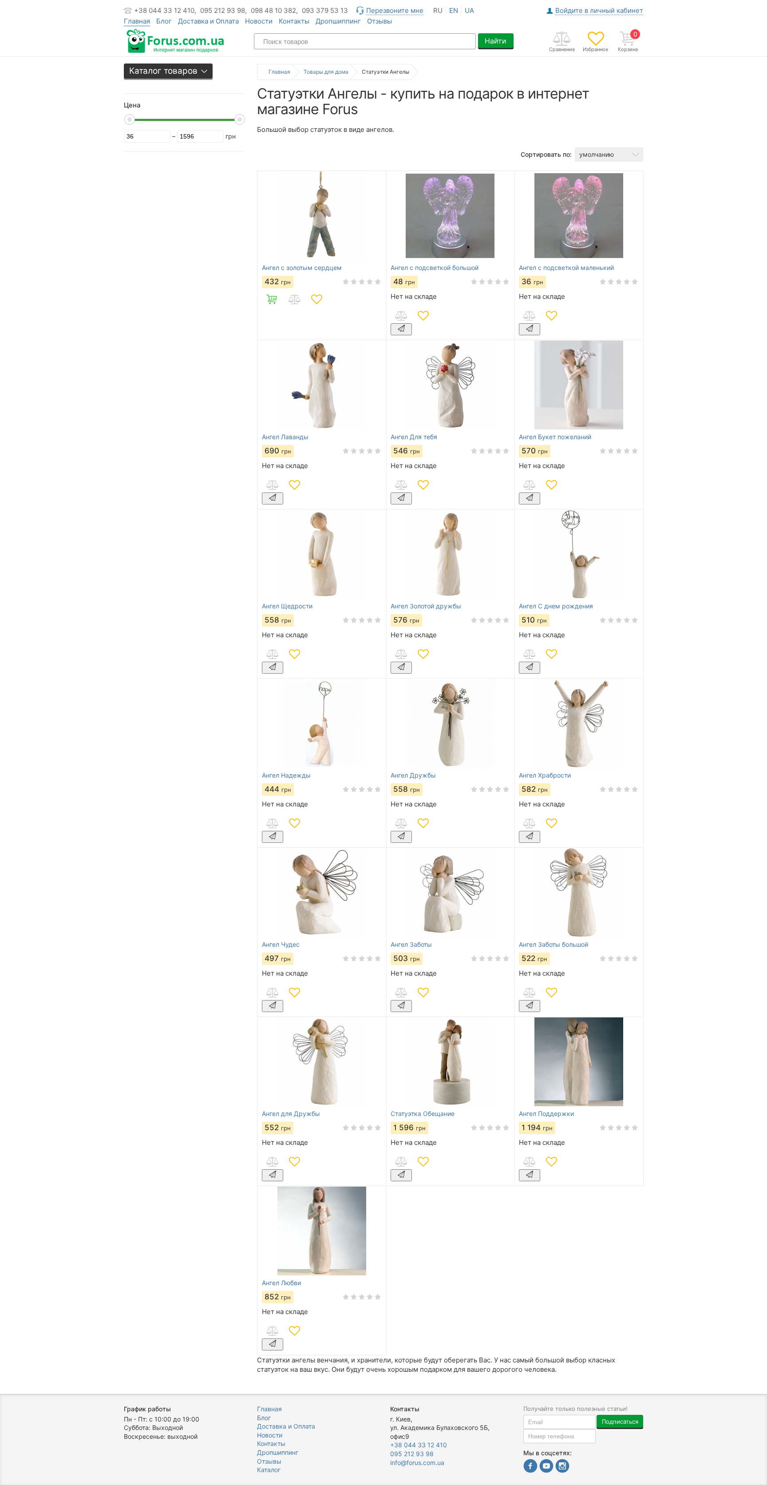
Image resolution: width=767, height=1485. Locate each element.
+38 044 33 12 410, (165, 10)
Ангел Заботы (411, 944)
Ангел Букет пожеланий (555, 437)
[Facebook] (530, 1467)
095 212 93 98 (412, 1453)
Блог (164, 21)
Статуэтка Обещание (423, 1113)
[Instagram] (562, 1467)
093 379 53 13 (325, 10)
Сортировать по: (546, 154)
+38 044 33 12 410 (418, 1445)
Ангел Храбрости (545, 775)
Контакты (294, 21)
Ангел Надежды (286, 775)
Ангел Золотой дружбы (426, 606)
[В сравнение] (294, 299)
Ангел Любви (281, 1282)
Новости (259, 21)
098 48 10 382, (274, 10)
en (453, 10)
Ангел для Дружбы (291, 1113)
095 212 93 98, (223, 10)
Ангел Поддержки (546, 1113)
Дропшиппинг (338, 21)
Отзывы (379, 21)
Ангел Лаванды (285, 437)
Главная (269, 1409)
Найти (495, 40)
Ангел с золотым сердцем (302, 267)
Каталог (269, 1469)
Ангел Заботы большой (553, 944)
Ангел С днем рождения (556, 606)
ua (469, 10)
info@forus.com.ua (417, 1462)
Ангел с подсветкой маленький (566, 267)
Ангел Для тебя (414, 437)
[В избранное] (316, 299)
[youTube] (546, 1467)
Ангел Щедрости (287, 606)
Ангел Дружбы (413, 775)
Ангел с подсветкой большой (434, 267)
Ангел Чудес (281, 944)
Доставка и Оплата (208, 21)
